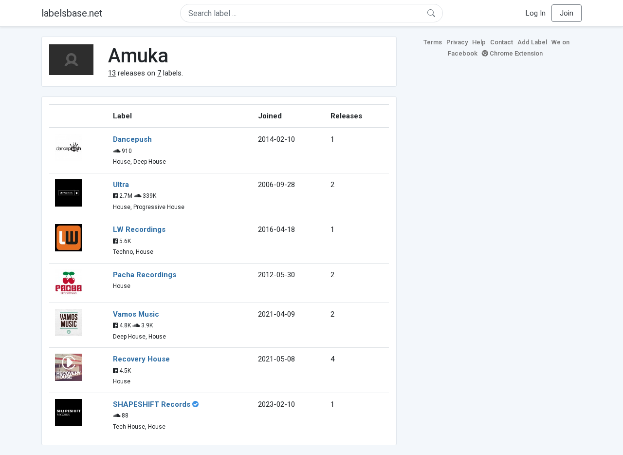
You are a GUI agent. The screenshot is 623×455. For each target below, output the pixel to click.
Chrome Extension (515, 53)
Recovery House (141, 359)
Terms (432, 42)
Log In (536, 13)
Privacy (457, 42)
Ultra (121, 184)
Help (479, 42)
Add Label (532, 42)
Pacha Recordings (144, 274)
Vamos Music (136, 314)
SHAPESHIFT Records (151, 404)
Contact (501, 42)
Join (566, 13)
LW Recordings (139, 229)
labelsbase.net (72, 13)
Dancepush (132, 139)
